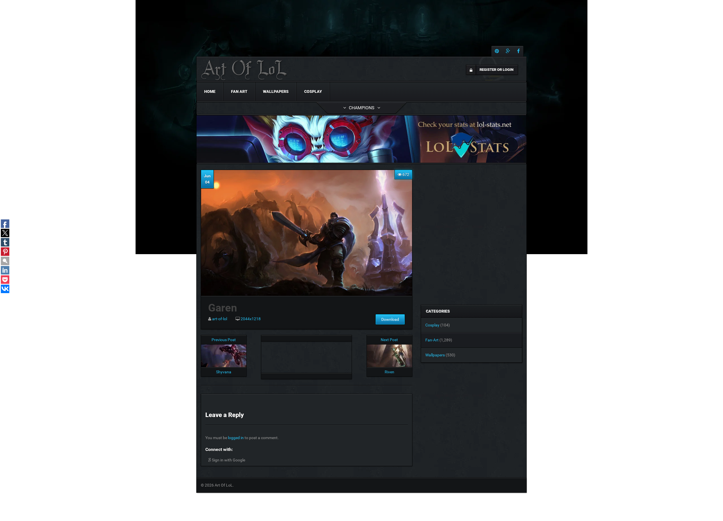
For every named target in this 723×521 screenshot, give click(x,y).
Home (209, 91)
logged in (236, 437)
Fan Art (239, 91)
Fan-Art (432, 340)
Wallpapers (276, 91)
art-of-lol (219, 319)
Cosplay (313, 91)
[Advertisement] (306, 355)
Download (390, 319)
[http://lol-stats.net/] (361, 139)
